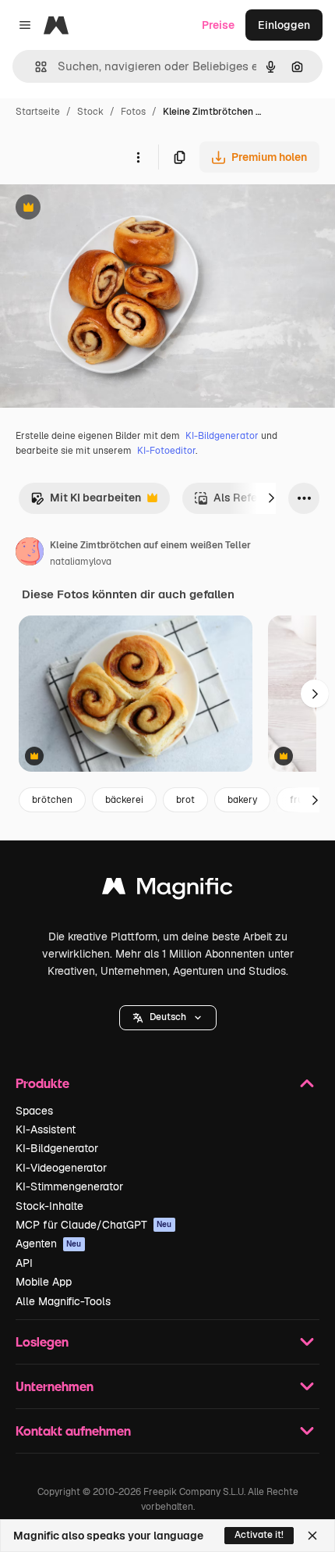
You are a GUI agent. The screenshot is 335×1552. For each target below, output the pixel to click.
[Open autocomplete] (34, 67)
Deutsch (168, 1017)
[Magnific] (167, 890)
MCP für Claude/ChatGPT (94, 1225)
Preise (218, 25)
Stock (90, 111)
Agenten (49, 1243)
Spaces (34, 1111)
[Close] (312, 1535)
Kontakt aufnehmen (73, 1430)
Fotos (133, 111)
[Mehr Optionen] (137, 157)
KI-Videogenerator (61, 1168)
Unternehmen (54, 1386)
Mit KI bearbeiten (85, 502)
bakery (242, 800)
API (24, 1263)
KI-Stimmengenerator (69, 1186)
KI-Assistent (46, 1129)
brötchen (52, 800)
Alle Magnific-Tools (63, 1301)
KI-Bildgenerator (222, 436)
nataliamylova (80, 561)
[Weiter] (271, 498)
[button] (168, 1017)
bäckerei (124, 800)
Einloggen (284, 25)
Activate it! (259, 1535)
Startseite (38, 111)
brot (185, 800)
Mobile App (44, 1282)
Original (100, 209)
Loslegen (42, 1341)
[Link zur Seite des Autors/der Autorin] (30, 553)
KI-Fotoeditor (166, 450)
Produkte (42, 1083)
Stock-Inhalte (49, 1206)
